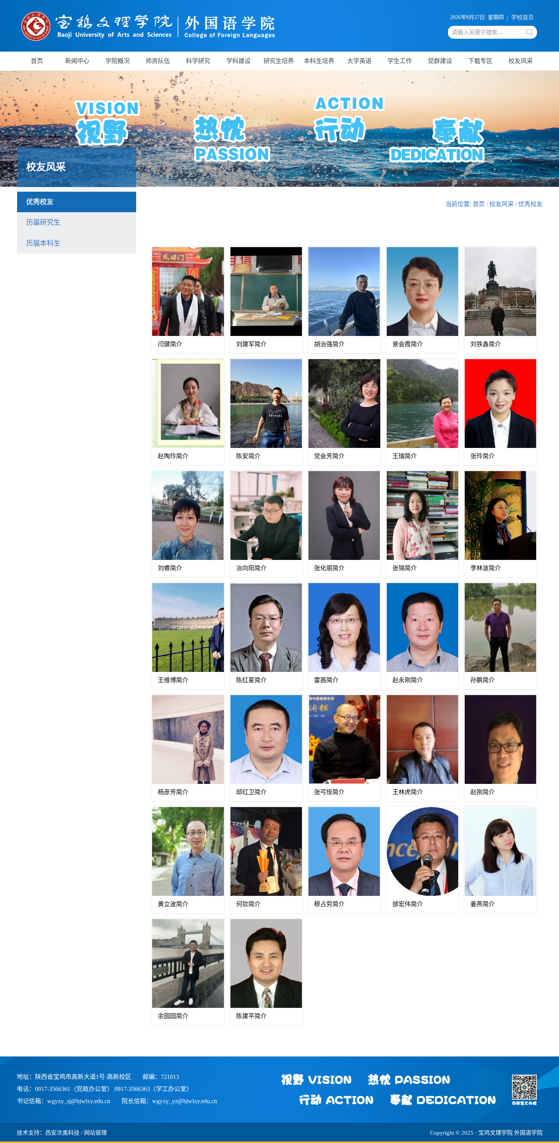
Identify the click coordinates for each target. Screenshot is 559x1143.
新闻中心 (77, 61)
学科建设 (238, 61)
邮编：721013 (161, 1077)
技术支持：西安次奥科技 (48, 1133)
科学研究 (198, 61)
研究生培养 (279, 61)
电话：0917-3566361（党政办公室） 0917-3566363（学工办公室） (104, 1089)
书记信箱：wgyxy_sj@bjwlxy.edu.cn (63, 1101)
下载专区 (480, 61)
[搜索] (529, 32)
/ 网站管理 (94, 1133)
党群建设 (440, 61)
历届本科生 (43, 243)
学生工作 (399, 61)
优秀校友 (40, 202)
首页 (37, 61)
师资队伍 (158, 61)
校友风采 (520, 61)
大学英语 (359, 61)
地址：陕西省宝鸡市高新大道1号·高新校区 (74, 1077)
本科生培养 (319, 61)
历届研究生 (43, 222)
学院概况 (117, 61)
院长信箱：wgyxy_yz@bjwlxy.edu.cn (169, 1101)
